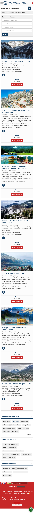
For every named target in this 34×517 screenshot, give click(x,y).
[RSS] (28, 493)
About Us (9, 491)
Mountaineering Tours (9, 468)
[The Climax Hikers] (16, 3)
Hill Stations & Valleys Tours (10, 444)
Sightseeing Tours (22, 468)
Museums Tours (7, 475)
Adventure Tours (26, 454)
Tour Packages (10, 12)
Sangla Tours (26, 425)
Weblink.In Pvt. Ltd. (20, 499)
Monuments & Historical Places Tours (13, 451)
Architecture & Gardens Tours (11, 454)
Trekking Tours (7, 472)
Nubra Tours (6, 431)
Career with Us (28, 491)
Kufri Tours (6, 425)
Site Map (23, 493)
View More (29, 434)
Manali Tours (6, 421)
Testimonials (8, 493)
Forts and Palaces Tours (20, 472)
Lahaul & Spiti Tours (23, 428)
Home (3, 12)
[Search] (29, 8)
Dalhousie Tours (15, 425)
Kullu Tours (15, 421)
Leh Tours (15, 431)
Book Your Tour (17, 84)
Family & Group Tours (9, 457)
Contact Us (16, 493)
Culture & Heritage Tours (9, 447)
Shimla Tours (24, 421)
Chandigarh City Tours (9, 428)
